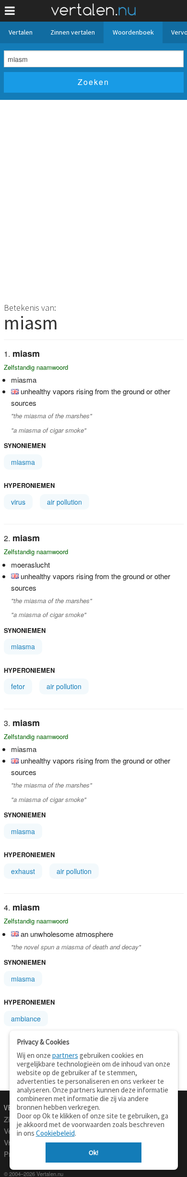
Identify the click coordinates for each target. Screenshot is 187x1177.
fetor (18, 686)
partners (65, 1055)
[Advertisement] (93, 198)
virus (18, 502)
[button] (10, 11)
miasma (23, 462)
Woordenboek (133, 32)
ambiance (26, 1018)
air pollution (64, 502)
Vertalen (21, 32)
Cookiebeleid (55, 1133)
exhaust (23, 871)
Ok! (93, 1152)
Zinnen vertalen (72, 32)
